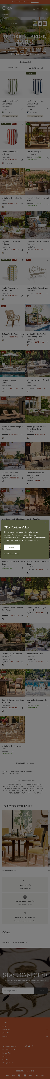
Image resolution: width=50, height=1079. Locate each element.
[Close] (45, 522)
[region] (25, 539)
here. (36, 540)
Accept (12, 547)
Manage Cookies (11, 553)
